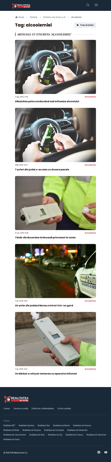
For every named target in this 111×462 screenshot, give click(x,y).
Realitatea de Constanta (54, 430)
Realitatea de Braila (11, 430)
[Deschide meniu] (96, 5)
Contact (6, 408)
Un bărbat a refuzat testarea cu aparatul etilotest (46, 373)
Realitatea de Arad (37, 435)
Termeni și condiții (20, 408)
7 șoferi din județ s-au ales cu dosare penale (42, 169)
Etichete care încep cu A (54, 17)
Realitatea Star (44, 425)
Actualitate (90, 97)
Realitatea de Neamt (61, 425)
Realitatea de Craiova (74, 435)
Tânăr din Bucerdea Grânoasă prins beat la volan (45, 237)
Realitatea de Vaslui (11, 439)
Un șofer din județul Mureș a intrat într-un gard (44, 305)
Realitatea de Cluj (55, 435)
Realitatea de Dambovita (77, 430)
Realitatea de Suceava (32, 430)
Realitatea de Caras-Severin (14, 435)
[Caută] (88, 5)
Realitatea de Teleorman (96, 435)
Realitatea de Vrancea (82, 425)
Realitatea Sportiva (26, 425)
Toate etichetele (87, 25)
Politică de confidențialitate (43, 408)
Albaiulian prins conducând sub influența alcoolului (47, 101)
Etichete (33, 17)
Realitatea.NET (9, 425)
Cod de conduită (64, 408)
